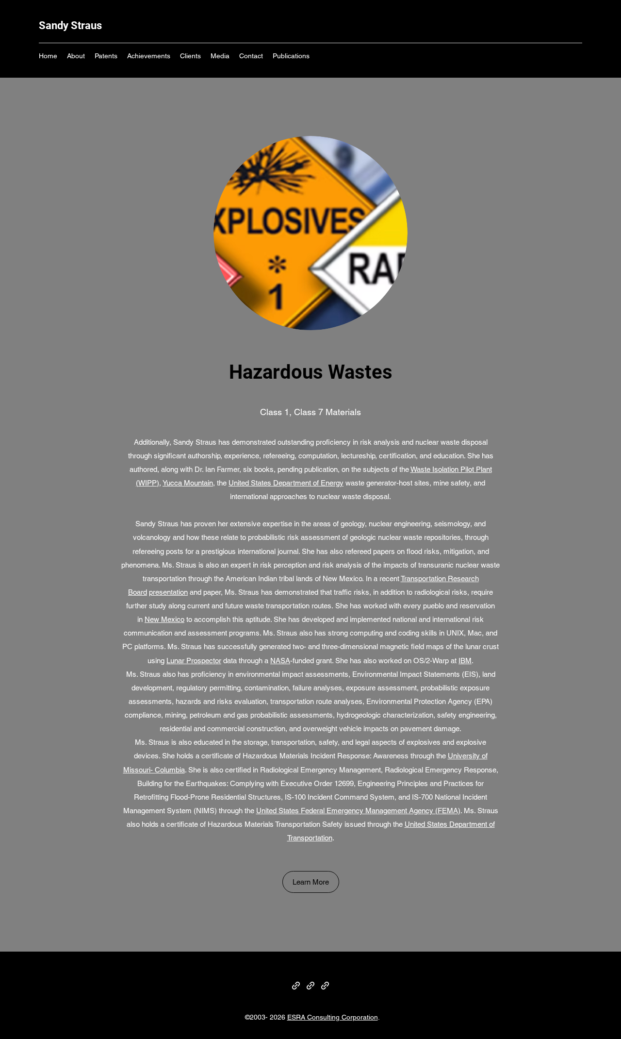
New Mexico (164, 619)
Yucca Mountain (188, 483)
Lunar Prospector (193, 660)
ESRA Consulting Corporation (332, 1017)
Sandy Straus (70, 25)
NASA (280, 660)
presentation (168, 592)
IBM (465, 660)
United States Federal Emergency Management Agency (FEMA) (358, 810)
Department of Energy (308, 483)
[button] (310, 882)
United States (250, 483)
